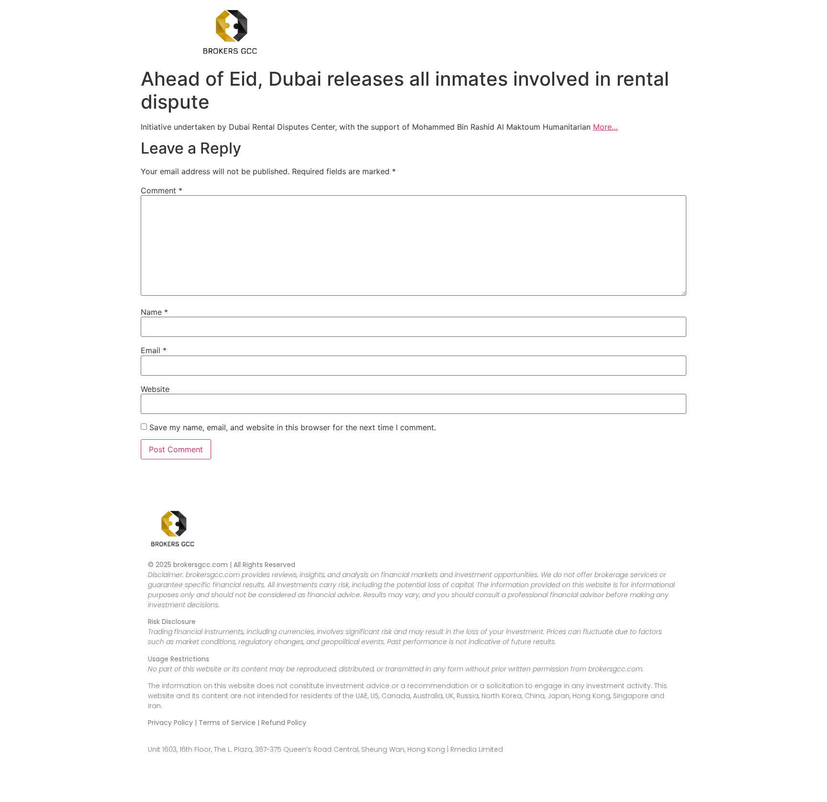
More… (605, 127)
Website (155, 389)
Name (154, 312)
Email (154, 350)
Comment (161, 190)
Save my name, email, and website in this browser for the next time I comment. (292, 427)
